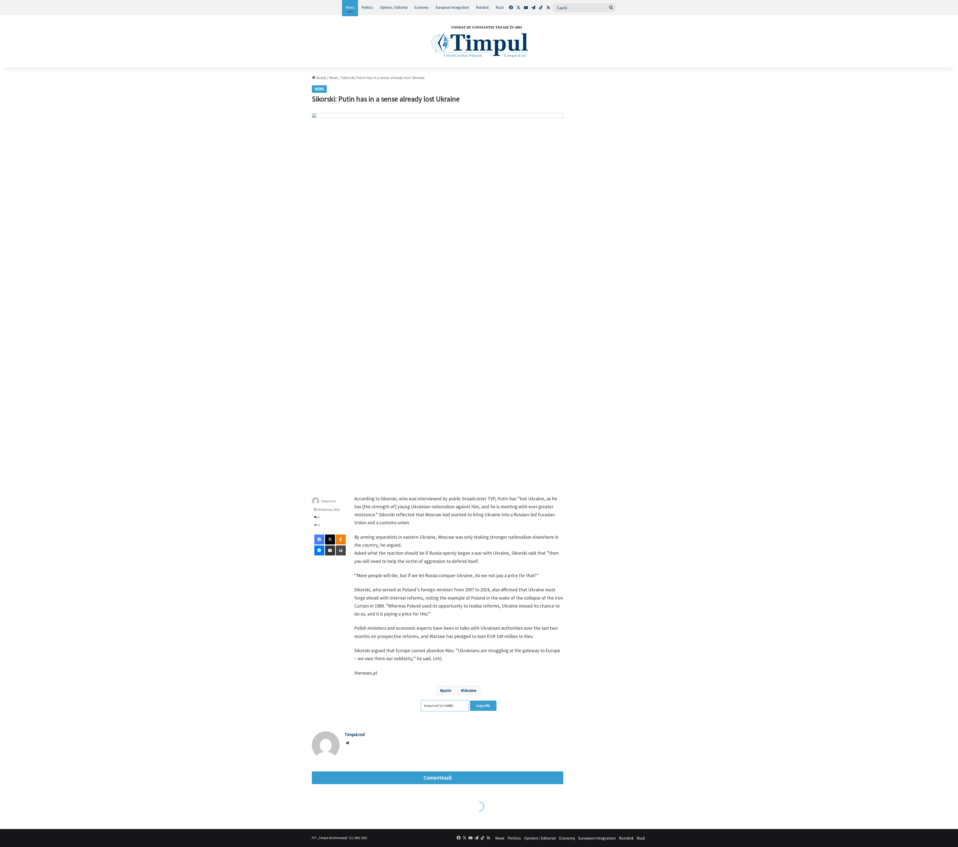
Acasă (321, 77)
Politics (367, 7)
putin (446, 690)
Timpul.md (328, 501)
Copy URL (483, 705)
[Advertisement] (610, 150)
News (350, 7)
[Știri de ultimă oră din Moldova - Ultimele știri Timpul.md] (479, 41)
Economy (421, 7)
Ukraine (469, 690)
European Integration (452, 7)
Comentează (438, 777)
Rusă (500, 7)
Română (482, 7)
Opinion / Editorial (393, 7)
